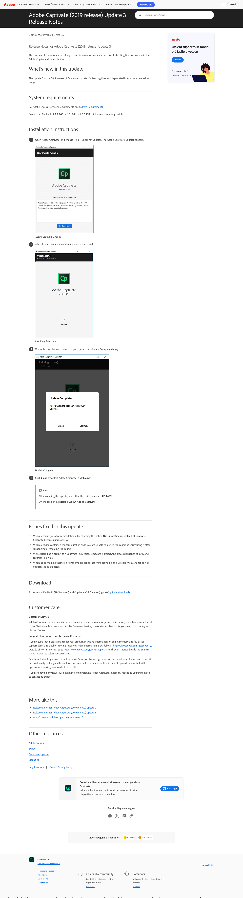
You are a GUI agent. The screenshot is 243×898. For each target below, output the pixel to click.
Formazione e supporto (47, 871)
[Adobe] (9, 4)
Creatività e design (27, 4)
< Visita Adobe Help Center (49, 863)
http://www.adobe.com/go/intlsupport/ (85, 649)
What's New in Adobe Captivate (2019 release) (58, 717)
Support (33, 748)
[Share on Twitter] (117, 816)
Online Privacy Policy (60, 767)
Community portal (39, 754)
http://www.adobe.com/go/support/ (132, 645)
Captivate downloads (118, 592)
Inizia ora (136, 886)
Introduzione (43, 875)
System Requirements (91, 106)
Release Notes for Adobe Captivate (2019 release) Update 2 (64, 707)
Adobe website (37, 743)
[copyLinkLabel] (131, 816)
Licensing (34, 759)
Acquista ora (146, 4)
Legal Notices (36, 767)
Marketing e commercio (86, 4)
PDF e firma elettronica (55, 4)
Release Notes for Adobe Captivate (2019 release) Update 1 (64, 712)
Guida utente (43, 879)
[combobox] (174, 15)
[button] (223, 4)
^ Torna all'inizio (207, 865)
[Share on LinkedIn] (124, 816)
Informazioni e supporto (118, 4)
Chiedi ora (90, 886)
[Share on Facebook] (110, 816)
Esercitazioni (43, 883)
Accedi (233, 4)
